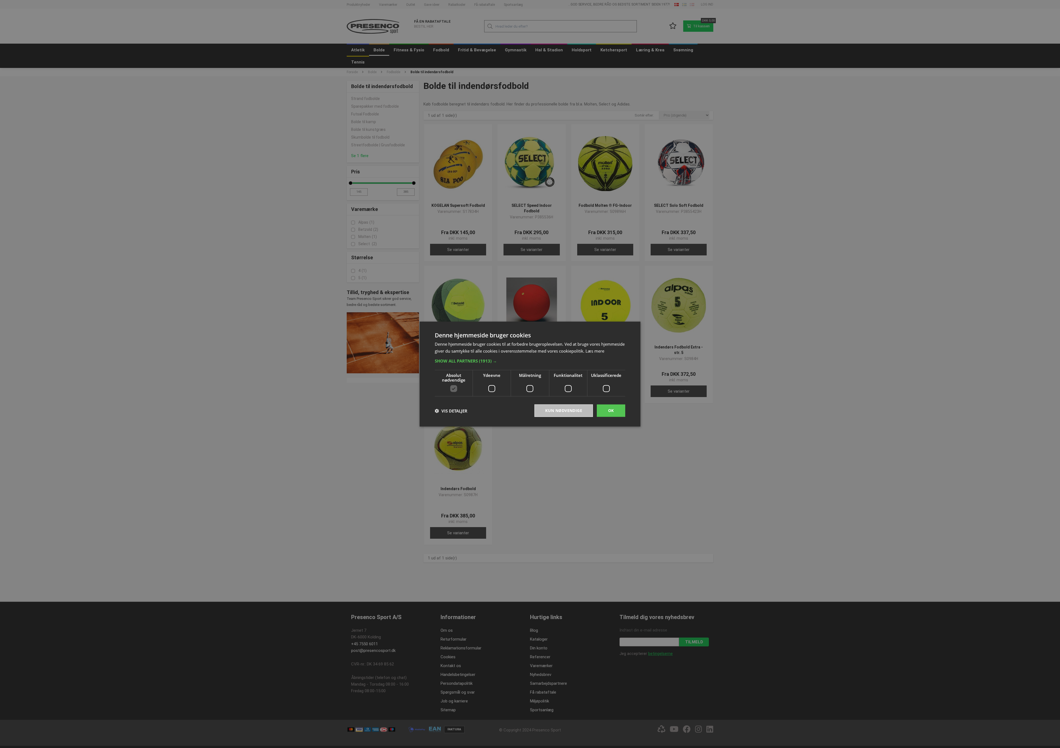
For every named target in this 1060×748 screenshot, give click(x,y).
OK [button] (611, 410)
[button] (530, 360)
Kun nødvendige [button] (563, 410)
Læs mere (594, 350)
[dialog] (530, 374)
